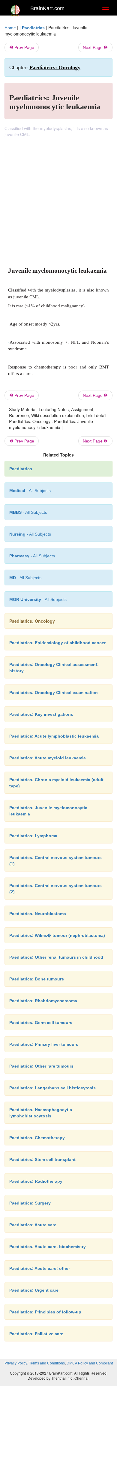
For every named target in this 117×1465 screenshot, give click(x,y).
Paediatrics (33, 27)
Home (10, 27)
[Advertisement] (58, 198)
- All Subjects (25, 577)
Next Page (93, 47)
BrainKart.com (47, 8)
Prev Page (23, 47)
